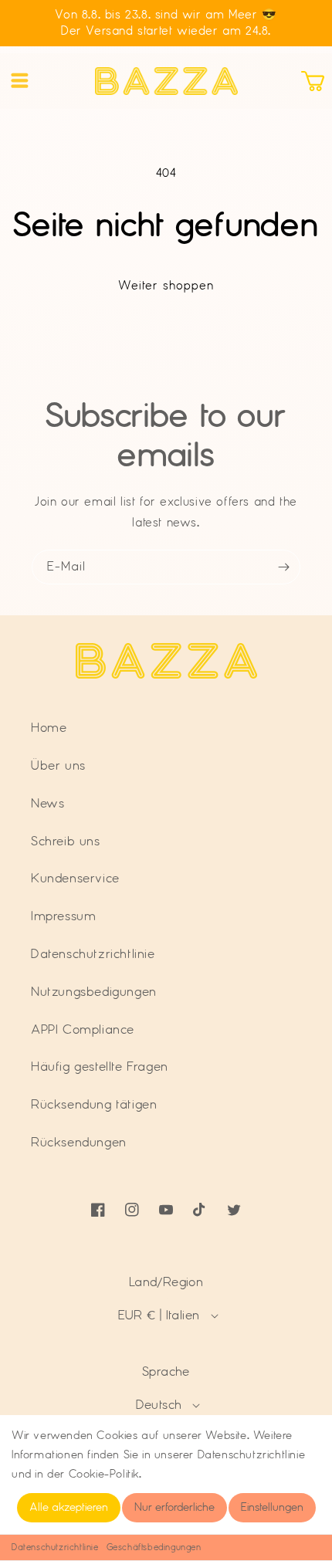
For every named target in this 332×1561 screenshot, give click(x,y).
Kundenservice (75, 878)
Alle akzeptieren (68, 1507)
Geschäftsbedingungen (154, 1547)
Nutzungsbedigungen (94, 992)
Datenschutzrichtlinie (55, 1547)
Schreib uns (65, 841)
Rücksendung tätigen (94, 1105)
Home (48, 728)
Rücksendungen (79, 1142)
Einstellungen (272, 1507)
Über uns (58, 766)
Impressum (63, 916)
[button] (19, 81)
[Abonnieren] (283, 567)
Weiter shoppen (166, 286)
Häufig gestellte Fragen (99, 1067)
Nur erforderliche (174, 1507)
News (47, 803)
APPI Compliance (82, 1030)
